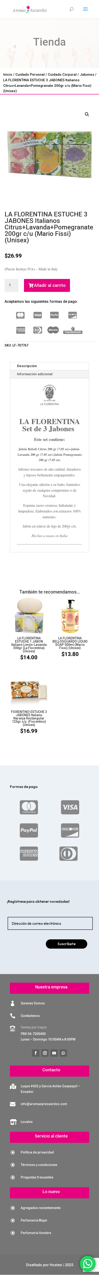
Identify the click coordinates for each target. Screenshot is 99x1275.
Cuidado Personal (30, 74)
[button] (87, 114)
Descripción (27, 366)
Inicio (7, 74)
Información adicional (34, 374)
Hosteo (56, 1265)
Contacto (51, 1069)
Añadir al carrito (50, 285)
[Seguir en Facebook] (35, 1053)
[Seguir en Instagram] (45, 1053)
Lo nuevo (51, 1191)
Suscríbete (67, 943)
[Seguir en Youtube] (54, 1053)
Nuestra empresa (51, 986)
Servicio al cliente (51, 1136)
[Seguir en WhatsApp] (63, 1053)
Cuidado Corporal (62, 74)
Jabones (87, 74)
